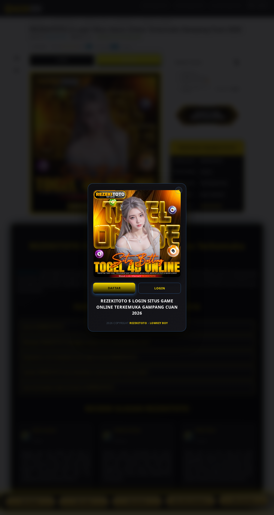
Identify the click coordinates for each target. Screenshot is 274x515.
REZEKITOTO (138, 323)
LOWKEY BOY (159, 323)
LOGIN (159, 288)
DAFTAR (114, 288)
